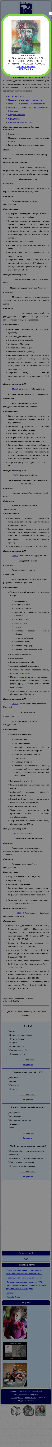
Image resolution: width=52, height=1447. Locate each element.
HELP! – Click (26, 69)
